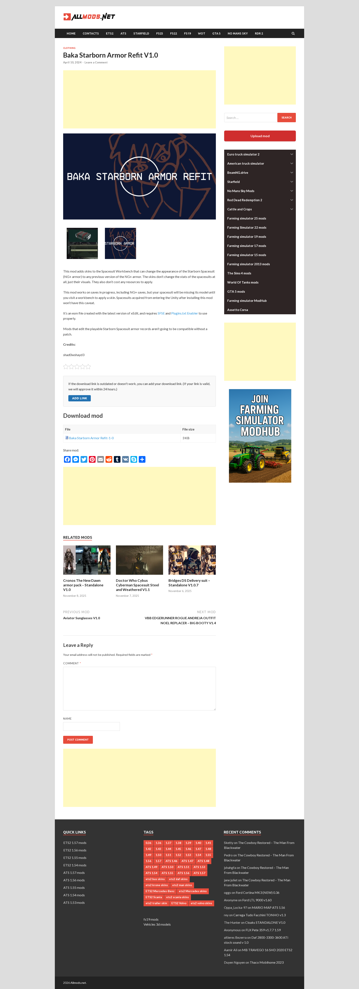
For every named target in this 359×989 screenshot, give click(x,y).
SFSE (161, 313)
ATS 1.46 (171, 861)
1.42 (148, 849)
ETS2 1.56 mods (74, 850)
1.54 (198, 855)
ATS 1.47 (187, 861)
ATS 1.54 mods (74, 895)
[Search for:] (260, 117)
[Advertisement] (139, 99)
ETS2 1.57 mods (74, 843)
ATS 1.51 (183, 867)
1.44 (168, 849)
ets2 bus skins (155, 879)
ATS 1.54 (151, 873)
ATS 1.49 (151, 867)
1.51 (168, 855)
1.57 (158, 861)
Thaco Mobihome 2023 (267, 962)
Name (67, 718)
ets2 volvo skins (201, 903)
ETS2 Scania (154, 897)
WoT (201, 33)
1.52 (178, 855)
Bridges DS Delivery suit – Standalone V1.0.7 (189, 582)
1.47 (198, 849)
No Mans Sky (238, 33)
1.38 (178, 843)
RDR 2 (259, 33)
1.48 (208, 849)
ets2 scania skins (177, 897)
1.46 (188, 849)
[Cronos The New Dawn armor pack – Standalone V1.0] (87, 576)
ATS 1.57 (199, 873)
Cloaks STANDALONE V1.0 (265, 922)
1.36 (158, 843)
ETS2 (109, 33)
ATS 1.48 (203, 861)
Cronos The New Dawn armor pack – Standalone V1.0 (83, 585)
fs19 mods (151, 919)
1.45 (178, 849)
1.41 (208, 843)
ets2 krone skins (157, 885)
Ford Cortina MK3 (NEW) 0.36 (257, 892)
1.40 (198, 843)
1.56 (148, 861)
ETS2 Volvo (178, 903)
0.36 (148, 843)
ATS (123, 33)
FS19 (187, 33)
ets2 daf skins (178, 879)
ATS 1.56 (183, 873)
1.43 (158, 849)
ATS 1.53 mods (74, 902)
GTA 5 (216, 33)
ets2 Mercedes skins (193, 891)
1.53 (188, 855)
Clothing (69, 48)
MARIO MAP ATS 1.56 (268, 907)
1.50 (158, 855)
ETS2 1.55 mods (74, 858)
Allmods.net (78, 982)
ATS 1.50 (167, 867)
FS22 (173, 33)
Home (71, 33)
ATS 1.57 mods (74, 872)
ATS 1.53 (199, 867)
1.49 (148, 855)
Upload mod (260, 136)
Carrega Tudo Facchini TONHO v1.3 (259, 915)
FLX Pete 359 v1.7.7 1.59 (263, 930)
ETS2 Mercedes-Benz (160, 891)
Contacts (91, 33)
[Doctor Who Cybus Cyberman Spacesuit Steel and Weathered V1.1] (139, 576)
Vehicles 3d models (157, 924)
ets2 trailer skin (156, 903)
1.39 (188, 843)
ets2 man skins (182, 885)
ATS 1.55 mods (74, 887)
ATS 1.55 (167, 873)
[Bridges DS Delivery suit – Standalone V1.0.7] (192, 576)
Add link (79, 398)
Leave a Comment (96, 62)
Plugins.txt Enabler (184, 313)
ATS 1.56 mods (74, 880)
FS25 (159, 33)
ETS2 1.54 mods (74, 865)
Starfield (141, 33)
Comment (72, 663)
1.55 (208, 855)
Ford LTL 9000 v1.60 (257, 900)
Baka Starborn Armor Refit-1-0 (91, 438)
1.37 (168, 843)
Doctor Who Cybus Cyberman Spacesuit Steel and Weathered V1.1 (137, 585)
